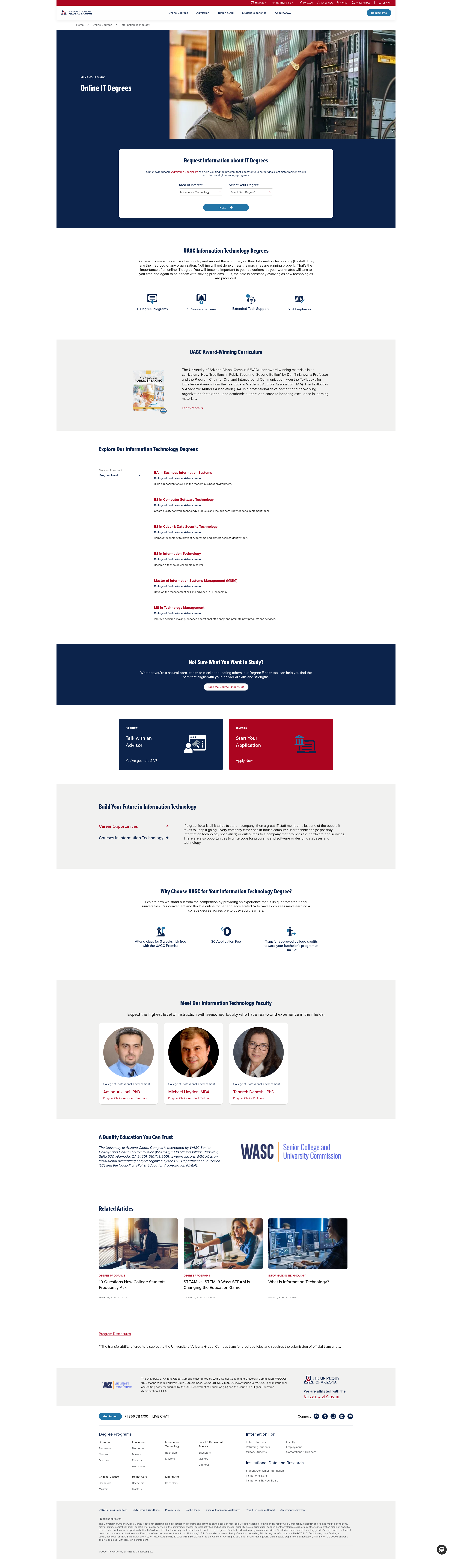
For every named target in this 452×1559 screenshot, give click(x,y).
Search (387, 3)
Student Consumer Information (265, 1470)
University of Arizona (321, 1396)
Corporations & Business (301, 1452)
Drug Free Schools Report (260, 1510)
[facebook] (316, 1416)
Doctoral (104, 1460)
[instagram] (333, 1416)
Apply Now (327, 3)
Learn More (191, 407)
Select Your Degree (244, 185)
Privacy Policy (172, 1510)
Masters (103, 1454)
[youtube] (350, 1416)
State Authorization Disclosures (223, 1510)
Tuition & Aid (226, 13)
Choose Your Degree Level (110, 470)
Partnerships (283, 3)
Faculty (290, 1442)
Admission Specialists (184, 172)
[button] (442, 1550)
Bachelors (105, 1448)
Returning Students (258, 1447)
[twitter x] (325, 1416)
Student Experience (254, 13)
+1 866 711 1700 (363, 3)
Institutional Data (256, 1475)
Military (259, 3)
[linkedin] (342, 1416)
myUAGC (308, 3)
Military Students (256, 1452)
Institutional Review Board (262, 1480)
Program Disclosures (115, 1333)
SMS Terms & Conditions (146, 1510)
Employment (294, 1447)
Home (80, 25)
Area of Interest (191, 185)
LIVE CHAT (160, 1416)
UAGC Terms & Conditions (113, 1510)
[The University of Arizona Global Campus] (77, 13)
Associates (138, 1466)
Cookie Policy (193, 1510)
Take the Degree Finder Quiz (226, 687)
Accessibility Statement (292, 1510)
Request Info (379, 13)
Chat (345, 3)
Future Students (256, 1442)
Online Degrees (178, 13)
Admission (202, 13)
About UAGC (283, 13)
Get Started (110, 1416)
